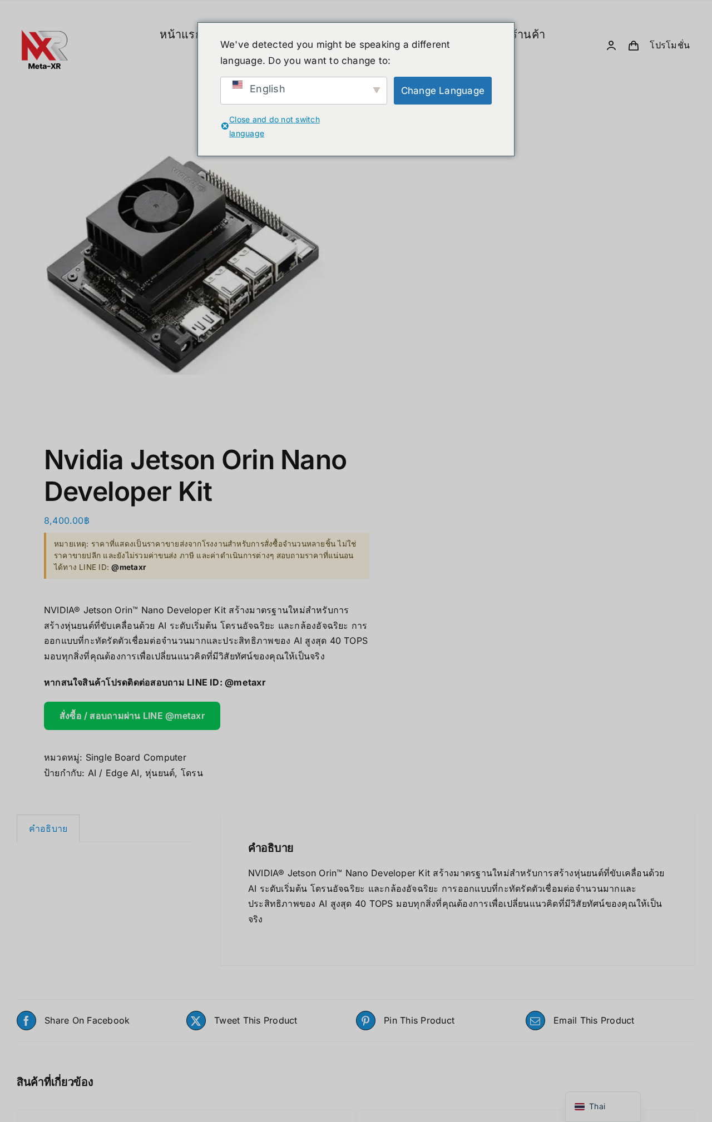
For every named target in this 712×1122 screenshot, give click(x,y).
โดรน (192, 772)
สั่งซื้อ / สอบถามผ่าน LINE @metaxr (132, 715)
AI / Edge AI (114, 772)
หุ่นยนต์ (160, 772)
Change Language (443, 90)
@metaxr (245, 682)
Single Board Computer (136, 757)
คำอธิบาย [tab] (48, 828)
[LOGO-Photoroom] (44, 8)
